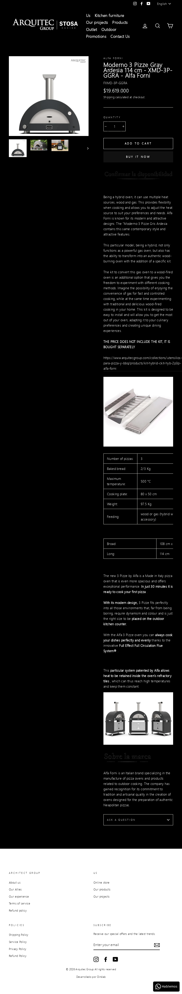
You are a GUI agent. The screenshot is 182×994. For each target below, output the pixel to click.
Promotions (96, 36)
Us (88, 15)
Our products (102, 889)
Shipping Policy (18, 935)
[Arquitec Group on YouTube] (115, 959)
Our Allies (15, 889)
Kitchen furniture (109, 15)
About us (14, 882)
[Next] (86, 148)
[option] (49, 96)
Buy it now (138, 157)
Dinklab (101, 977)
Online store (101, 882)
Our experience (19, 896)
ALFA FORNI (113, 58)
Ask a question (121, 820)
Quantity (112, 117)
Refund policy (18, 910)
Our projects (97, 22)
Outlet (91, 29)
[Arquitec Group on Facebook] (105, 959)
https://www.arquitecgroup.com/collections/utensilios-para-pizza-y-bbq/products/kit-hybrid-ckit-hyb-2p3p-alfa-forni (142, 363)
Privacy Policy (17, 949)
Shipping (109, 97)
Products (120, 22)
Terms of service (19, 903)
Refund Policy (17, 956)
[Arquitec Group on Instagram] (96, 959)
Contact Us (120, 36)
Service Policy (18, 942)
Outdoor (109, 29)
